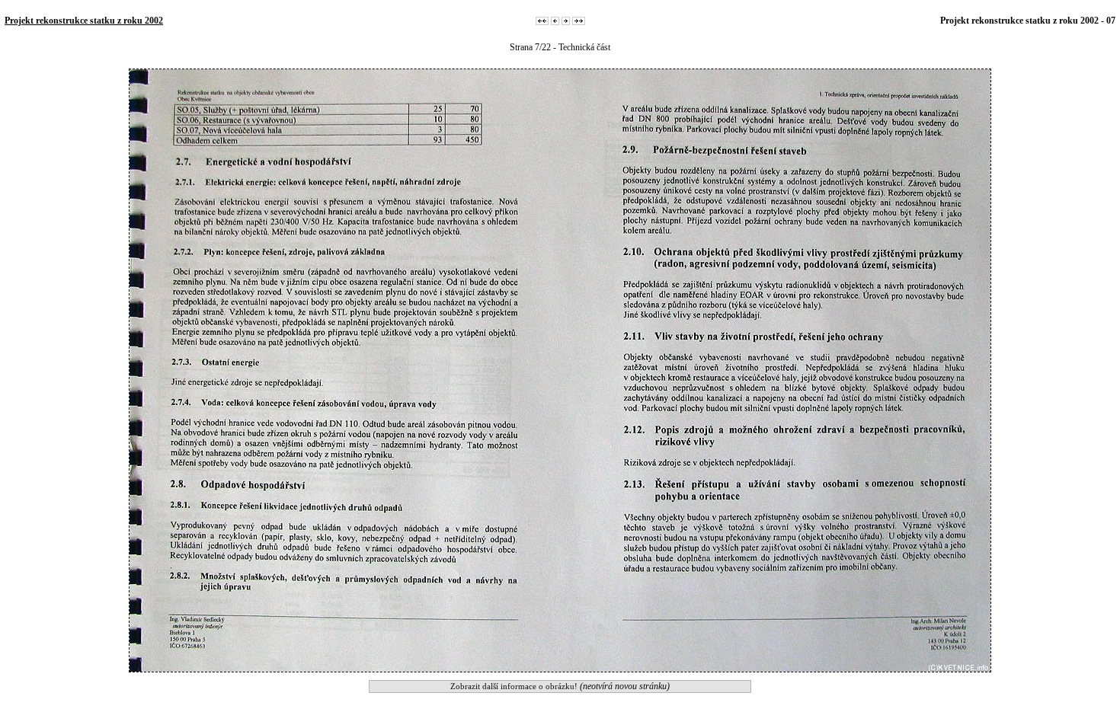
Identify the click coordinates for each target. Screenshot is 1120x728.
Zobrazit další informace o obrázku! (560, 686)
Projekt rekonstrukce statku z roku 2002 (84, 20)
